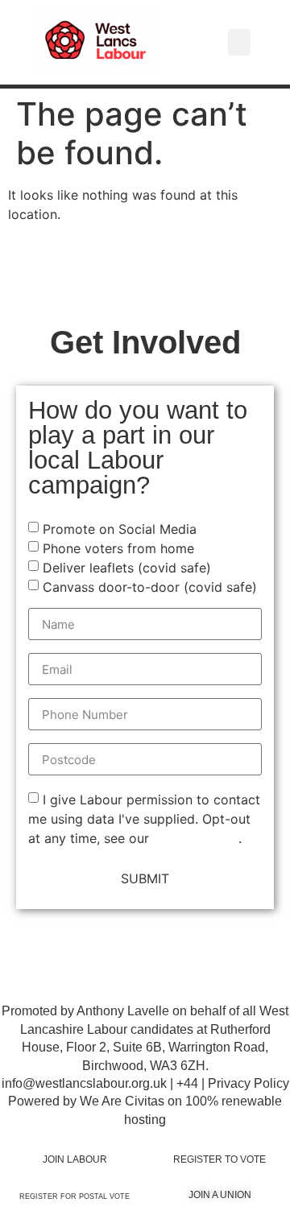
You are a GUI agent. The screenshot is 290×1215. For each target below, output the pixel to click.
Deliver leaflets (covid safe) (127, 568)
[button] (239, 42)
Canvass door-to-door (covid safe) (150, 587)
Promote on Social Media (120, 529)
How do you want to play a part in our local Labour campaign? (137, 448)
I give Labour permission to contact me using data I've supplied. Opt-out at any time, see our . (144, 818)
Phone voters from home (118, 548)
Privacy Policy (195, 838)
